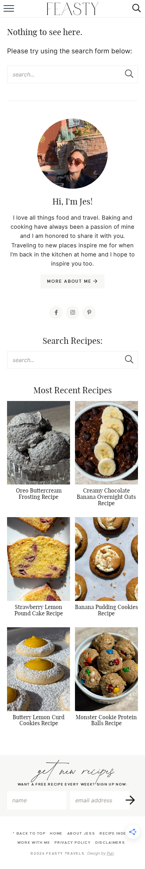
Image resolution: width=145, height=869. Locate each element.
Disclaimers (110, 842)
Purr (110, 853)
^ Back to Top (29, 833)
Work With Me (33, 842)
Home (56, 833)
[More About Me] (72, 171)
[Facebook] (56, 312)
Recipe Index (115, 833)
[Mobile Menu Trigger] (10, 9)
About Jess (81, 833)
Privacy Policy (73, 842)
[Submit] (129, 74)
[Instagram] (72, 312)
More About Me (70, 281)
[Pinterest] (89, 312)
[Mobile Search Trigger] (135, 9)
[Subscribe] (131, 800)
